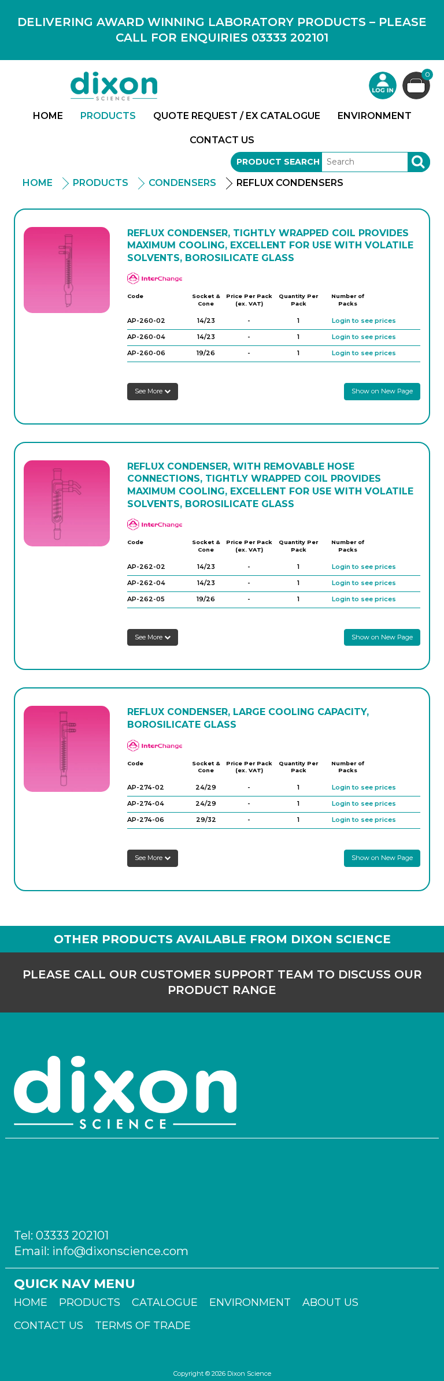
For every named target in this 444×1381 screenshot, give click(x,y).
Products (108, 115)
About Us (330, 1302)
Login (383, 85)
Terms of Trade (143, 1325)
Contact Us (222, 140)
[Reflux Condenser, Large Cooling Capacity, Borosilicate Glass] (67, 749)
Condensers (182, 182)
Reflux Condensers (289, 182)
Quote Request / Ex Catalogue (236, 115)
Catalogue (165, 1302)
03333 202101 (72, 1235)
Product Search (278, 162)
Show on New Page (382, 391)
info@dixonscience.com (120, 1251)
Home (48, 115)
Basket (427, 75)
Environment (375, 115)
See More (149, 391)
